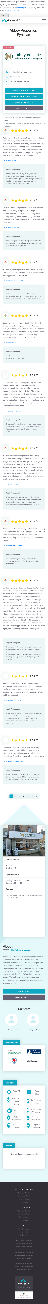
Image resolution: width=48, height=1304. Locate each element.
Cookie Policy (24, 1235)
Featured (8, 47)
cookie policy (22, 7)
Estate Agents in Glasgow (24, 1270)
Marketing (9, 1083)
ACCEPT (4, 15)
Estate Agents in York (24, 1258)
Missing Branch (24, 1217)
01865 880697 (15, 77)
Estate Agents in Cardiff (24, 1243)
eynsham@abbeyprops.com (20, 72)
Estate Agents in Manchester (24, 1252)
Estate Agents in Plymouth (24, 1264)
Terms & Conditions (24, 1229)
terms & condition (12, 10)
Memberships (11, 1042)
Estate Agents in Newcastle (24, 1267)
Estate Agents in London (24, 1240)
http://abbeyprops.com (19, 81)
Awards (8, 1145)
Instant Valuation (24, 1199)
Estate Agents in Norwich (24, 1246)
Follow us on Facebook (24, 1193)
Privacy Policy (24, 1232)
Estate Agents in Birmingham (24, 1255)
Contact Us (24, 1202)
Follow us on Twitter (24, 1196)
